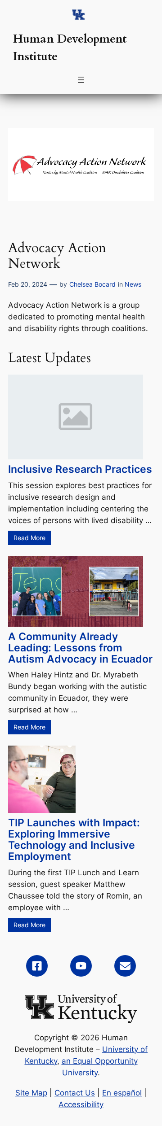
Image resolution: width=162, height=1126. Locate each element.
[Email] (125, 966)
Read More (29, 537)
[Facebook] (37, 966)
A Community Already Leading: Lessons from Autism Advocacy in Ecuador (80, 647)
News (133, 284)
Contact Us (74, 1092)
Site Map (31, 1092)
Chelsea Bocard (92, 284)
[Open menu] (81, 79)
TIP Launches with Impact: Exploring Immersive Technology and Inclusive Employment (74, 839)
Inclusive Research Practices (80, 469)
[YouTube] (81, 966)
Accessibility (81, 1104)
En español (122, 1092)
